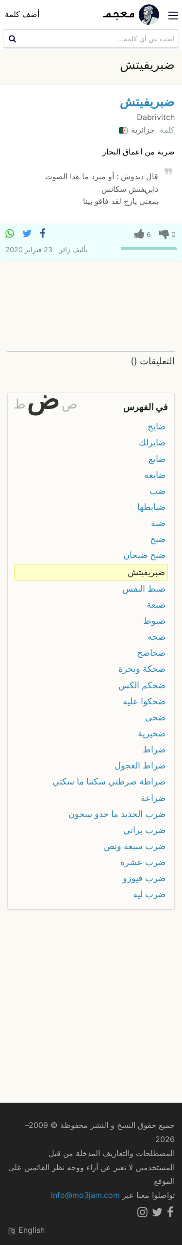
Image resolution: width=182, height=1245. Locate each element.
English (30, 1230)
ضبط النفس (143, 588)
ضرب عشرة (142, 862)
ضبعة (156, 604)
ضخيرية (151, 733)
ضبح (157, 539)
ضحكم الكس (141, 685)
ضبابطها (151, 507)
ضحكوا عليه (144, 701)
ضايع (157, 459)
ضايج (156, 426)
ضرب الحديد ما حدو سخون (116, 814)
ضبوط (154, 620)
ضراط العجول (140, 765)
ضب (157, 491)
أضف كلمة (22, 14)
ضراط (154, 749)
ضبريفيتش (147, 101)
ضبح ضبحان (144, 555)
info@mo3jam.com (85, 1195)
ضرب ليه (149, 894)
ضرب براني (144, 830)
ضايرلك (152, 442)
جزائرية (142, 130)
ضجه (156, 636)
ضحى (155, 717)
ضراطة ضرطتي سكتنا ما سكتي (108, 781)
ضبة (158, 523)
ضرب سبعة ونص (134, 846)
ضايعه (154, 475)
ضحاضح (151, 653)
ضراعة (153, 798)
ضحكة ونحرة (141, 669)
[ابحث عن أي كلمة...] (11, 38)
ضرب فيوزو (144, 878)
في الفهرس (145, 406)
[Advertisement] (91, 306)
